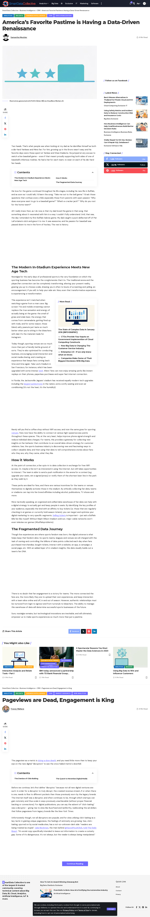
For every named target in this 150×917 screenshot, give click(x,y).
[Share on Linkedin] (5, 134)
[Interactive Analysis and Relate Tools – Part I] (19, 657)
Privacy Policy (68, 910)
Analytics (8, 16)
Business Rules (126, 132)
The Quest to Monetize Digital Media (71, 779)
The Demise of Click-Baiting (26, 779)
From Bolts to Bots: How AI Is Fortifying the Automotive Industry (81, 890)
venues (14, 433)
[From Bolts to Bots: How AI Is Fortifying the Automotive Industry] (46, 893)
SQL (121, 146)
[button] (111, 909)
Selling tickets (59, 515)
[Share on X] (5, 123)
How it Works (61, 178)
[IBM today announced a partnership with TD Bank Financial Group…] (56, 657)
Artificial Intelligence (62, 893)
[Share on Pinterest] (5, 129)
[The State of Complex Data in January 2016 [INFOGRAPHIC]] (76, 316)
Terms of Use (83, 910)
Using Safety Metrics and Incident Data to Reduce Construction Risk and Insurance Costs (118, 113)
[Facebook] (126, 159)
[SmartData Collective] (19, 3)
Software (115, 146)
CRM (50, 16)
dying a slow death (47, 760)
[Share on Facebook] (5, 118)
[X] (126, 164)
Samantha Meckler (19, 37)
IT (126, 106)
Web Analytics (80, 693)
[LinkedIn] (146, 907)
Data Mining (66, 660)
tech (41, 370)
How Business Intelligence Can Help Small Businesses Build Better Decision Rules (118, 126)
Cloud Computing (111, 106)
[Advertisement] (54, 124)
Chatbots (51, 885)
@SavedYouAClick (73, 828)
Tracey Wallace (17, 709)
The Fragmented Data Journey (69, 182)
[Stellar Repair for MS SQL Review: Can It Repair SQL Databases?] (142, 143)
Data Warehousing (48, 663)
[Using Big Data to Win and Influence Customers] (130, 657)
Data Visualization (64, 16)
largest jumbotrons (33, 384)
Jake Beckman (42, 828)
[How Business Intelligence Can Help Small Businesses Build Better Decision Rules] (142, 126)
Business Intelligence (35, 16)
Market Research (63, 693)
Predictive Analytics (49, 667)
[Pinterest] (126, 170)
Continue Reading (75, 863)
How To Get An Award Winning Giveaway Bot (59, 882)
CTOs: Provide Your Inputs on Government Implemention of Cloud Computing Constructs (75, 339)
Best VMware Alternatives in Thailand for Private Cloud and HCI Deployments (118, 99)
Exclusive (121, 106)
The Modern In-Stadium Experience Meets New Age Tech (32, 179)
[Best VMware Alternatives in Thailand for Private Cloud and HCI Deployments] (142, 100)
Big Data (19, 16)
